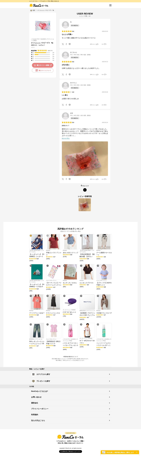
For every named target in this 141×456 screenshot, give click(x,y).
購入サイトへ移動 (43, 65)
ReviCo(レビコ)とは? (39, 391)
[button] (120, 452)
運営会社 (34, 403)
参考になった (94, 44)
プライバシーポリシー (39, 409)
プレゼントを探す (43, 381)
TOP (34, 10)
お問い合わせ (36, 397)
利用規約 (34, 415)
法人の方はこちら (38, 420)
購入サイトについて (45, 70)
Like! (104, 44)
